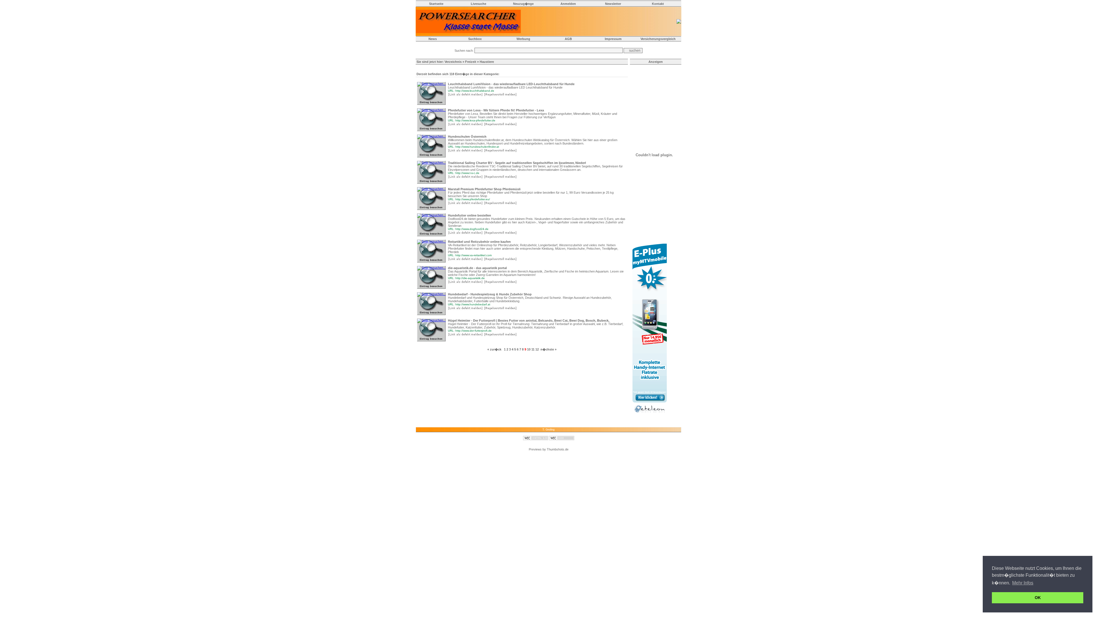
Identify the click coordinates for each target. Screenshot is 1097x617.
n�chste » (548, 349)
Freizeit (470, 61)
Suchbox (475, 39)
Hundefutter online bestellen (469, 215)
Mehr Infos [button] (1022, 582)
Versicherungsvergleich (658, 39)
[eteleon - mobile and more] (649, 414)
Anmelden (568, 3)
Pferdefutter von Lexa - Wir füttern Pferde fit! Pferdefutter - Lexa (496, 110)
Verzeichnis (453, 61)
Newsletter (613, 3)
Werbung (523, 39)
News (433, 39)
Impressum (613, 39)
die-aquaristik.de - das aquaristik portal (477, 268)
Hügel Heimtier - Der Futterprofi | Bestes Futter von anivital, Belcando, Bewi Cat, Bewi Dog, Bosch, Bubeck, (528, 320)
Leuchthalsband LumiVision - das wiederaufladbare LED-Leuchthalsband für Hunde (511, 84)
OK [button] (1038, 597)
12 (537, 349)
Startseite (436, 3)
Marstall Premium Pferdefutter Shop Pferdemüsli (484, 189)
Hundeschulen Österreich (467, 136)
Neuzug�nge (523, 3)
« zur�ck (494, 349)
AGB (568, 39)
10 (529, 349)
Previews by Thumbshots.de (548, 449)
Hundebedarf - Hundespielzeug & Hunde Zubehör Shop (490, 294)
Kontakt (658, 3)
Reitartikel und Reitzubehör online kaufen (479, 241)
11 (533, 349)
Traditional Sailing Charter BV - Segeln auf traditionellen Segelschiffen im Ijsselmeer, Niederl (517, 163)
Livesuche (478, 3)
